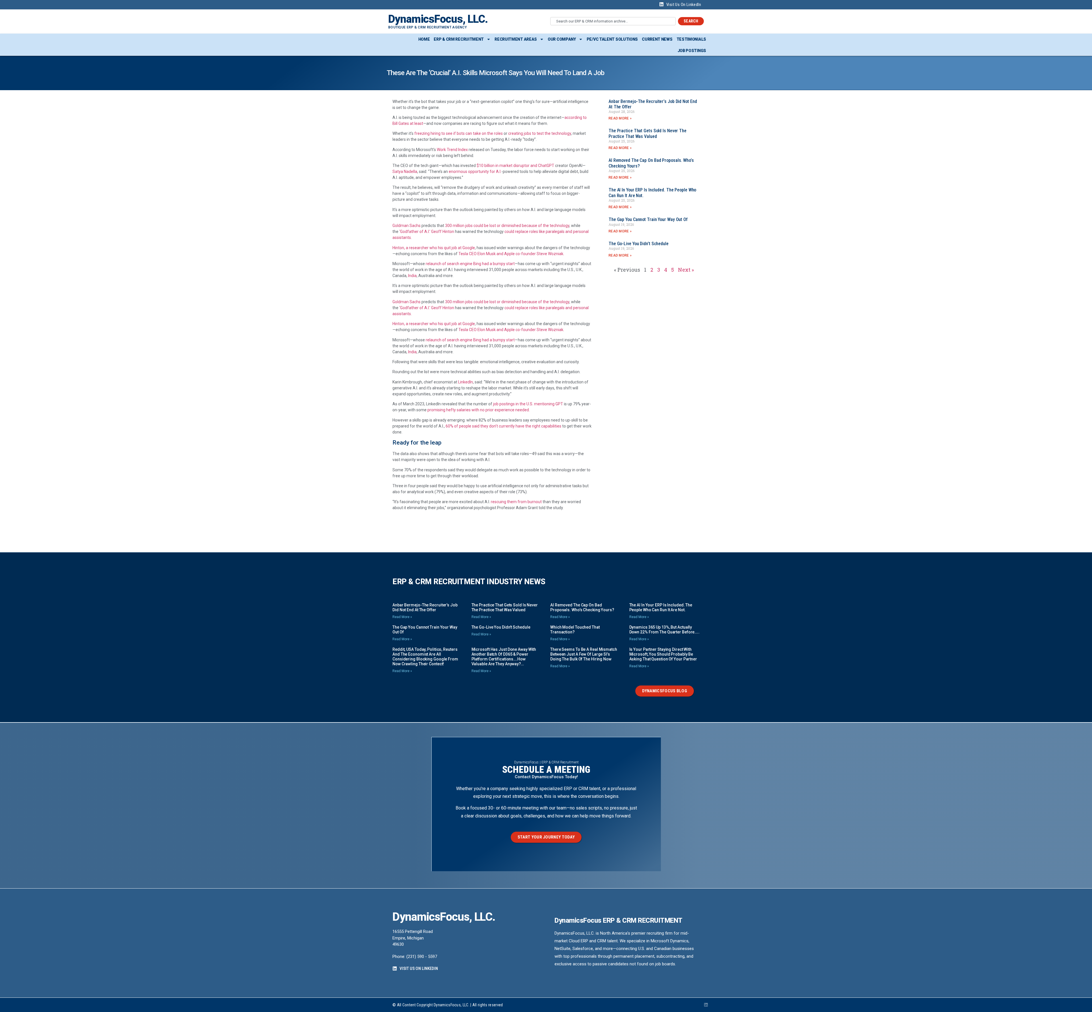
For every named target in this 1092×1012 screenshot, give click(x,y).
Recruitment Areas (516, 39)
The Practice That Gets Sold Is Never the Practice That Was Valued (647, 133)
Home (424, 39)
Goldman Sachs (406, 225)
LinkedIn (465, 382)
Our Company (562, 39)
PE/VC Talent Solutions (612, 39)
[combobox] (613, 21)
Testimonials (691, 39)
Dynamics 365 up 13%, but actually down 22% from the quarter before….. (664, 629)
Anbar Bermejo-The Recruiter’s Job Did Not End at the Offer (425, 607)
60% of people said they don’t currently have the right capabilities (503, 426)
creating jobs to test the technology (539, 133)
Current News (657, 39)
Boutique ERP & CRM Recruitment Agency (427, 27)
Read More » (620, 118)
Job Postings (692, 50)
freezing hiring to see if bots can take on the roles (458, 133)
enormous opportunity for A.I (474, 171)
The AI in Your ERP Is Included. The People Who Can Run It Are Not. (660, 607)
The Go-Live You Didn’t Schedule (639, 243)
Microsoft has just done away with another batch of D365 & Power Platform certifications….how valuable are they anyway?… (503, 656)
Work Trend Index (452, 149)
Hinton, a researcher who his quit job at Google (433, 247)
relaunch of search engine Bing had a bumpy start (470, 263)
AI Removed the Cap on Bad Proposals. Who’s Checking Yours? (582, 607)
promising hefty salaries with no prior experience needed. (478, 410)
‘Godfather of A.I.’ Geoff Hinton (426, 231)
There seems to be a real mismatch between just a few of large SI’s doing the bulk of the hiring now (583, 654)
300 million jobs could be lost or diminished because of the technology (507, 225)
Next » (686, 269)
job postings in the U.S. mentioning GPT (527, 404)
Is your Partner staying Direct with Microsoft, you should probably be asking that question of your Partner (663, 654)
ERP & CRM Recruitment (459, 39)
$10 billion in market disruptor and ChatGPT (515, 165)
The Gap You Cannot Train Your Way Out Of (648, 219)
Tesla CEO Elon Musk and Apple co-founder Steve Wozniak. (511, 253)
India (412, 275)
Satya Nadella (404, 171)
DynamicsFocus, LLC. (438, 19)
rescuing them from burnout (516, 501)
